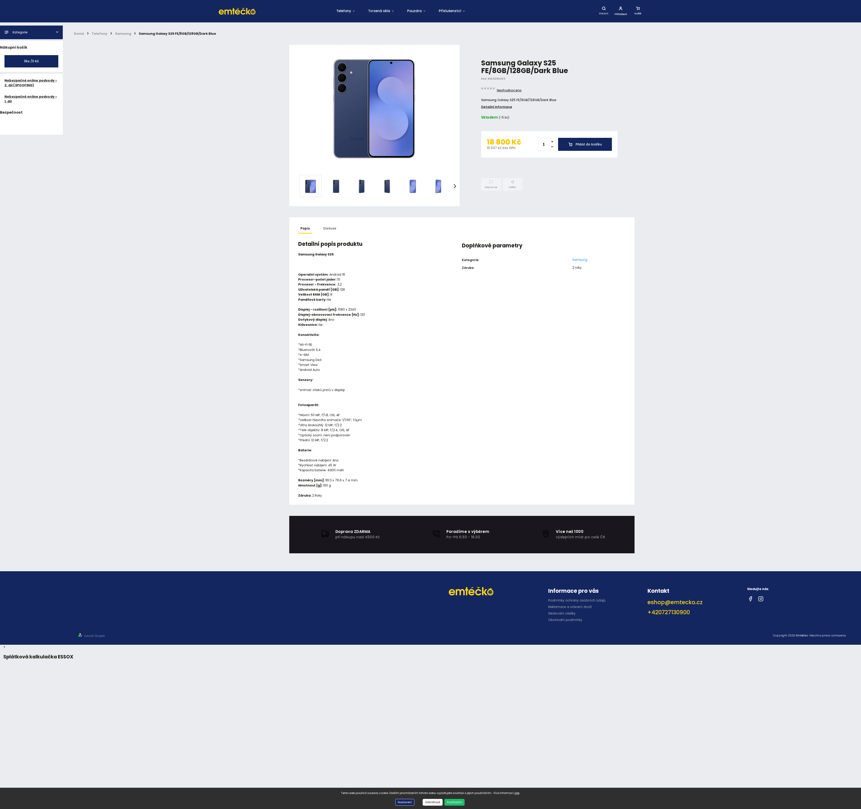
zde (516, 793)
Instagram (760, 597)
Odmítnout (432, 802)
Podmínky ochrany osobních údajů (576, 600)
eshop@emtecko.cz (675, 602)
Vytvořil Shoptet (94, 636)
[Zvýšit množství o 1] (552, 141)
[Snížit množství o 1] (552, 147)
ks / (31, 61)
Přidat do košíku (589, 144)
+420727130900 (669, 612)
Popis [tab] (305, 228)
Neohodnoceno (509, 90)
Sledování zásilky (562, 613)
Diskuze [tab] (329, 228)
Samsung (579, 259)
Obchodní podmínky (565, 620)
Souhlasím (454, 802)
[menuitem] (345, 11)
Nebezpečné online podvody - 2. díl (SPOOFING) (30, 82)
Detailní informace (496, 107)
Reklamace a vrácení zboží (570, 607)
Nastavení (405, 802)
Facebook (750, 597)
